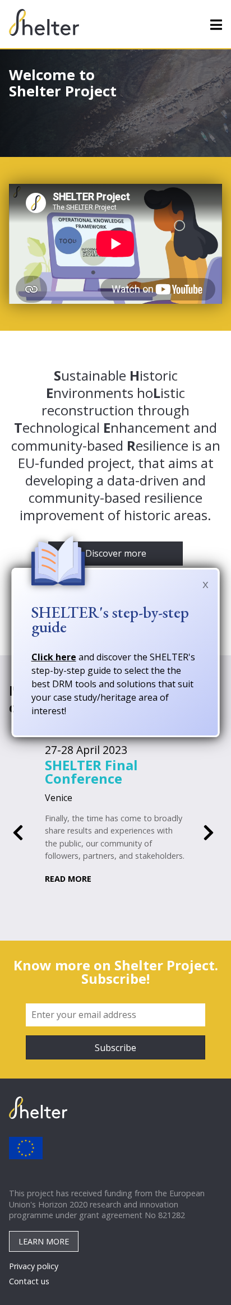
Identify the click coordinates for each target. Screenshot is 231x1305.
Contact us (29, 1281)
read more (68, 878)
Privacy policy (33, 1266)
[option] (115, 814)
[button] (17, 833)
